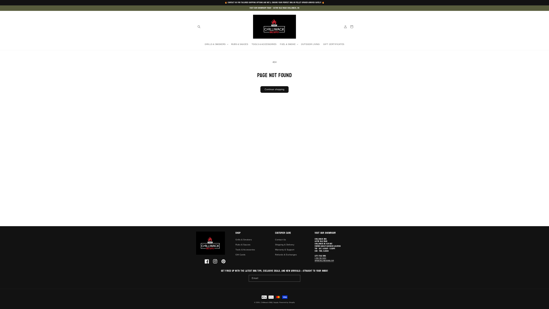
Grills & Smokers (243, 239)
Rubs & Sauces (242, 244)
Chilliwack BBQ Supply (270, 302)
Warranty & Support (284, 249)
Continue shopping (274, 89)
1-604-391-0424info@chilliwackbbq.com (324, 260)
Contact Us (280, 239)
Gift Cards (240, 254)
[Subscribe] (297, 278)
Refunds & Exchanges (286, 254)
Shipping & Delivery (284, 244)
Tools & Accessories (245, 249)
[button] (199, 27)
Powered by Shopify (287, 302)
